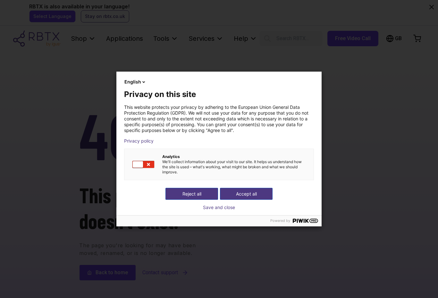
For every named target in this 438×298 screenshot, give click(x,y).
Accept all (246, 194)
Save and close (219, 207)
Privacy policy (139, 141)
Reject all (191, 194)
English (132, 81)
